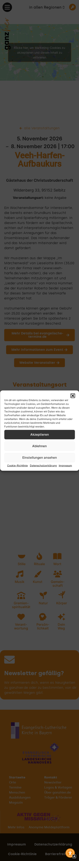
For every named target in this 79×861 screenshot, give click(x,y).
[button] (73, 396)
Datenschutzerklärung (43, 465)
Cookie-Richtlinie (17, 465)
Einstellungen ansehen (39, 458)
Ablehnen (39, 446)
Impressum (65, 465)
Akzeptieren (39, 434)
